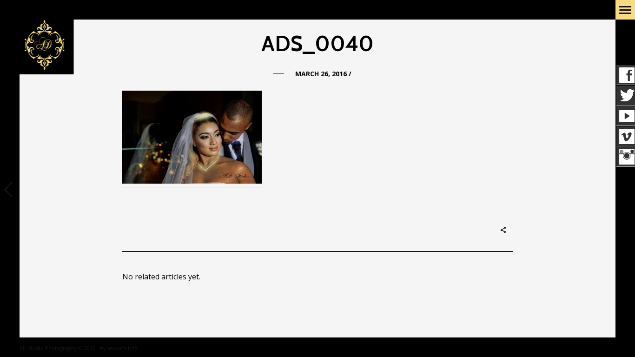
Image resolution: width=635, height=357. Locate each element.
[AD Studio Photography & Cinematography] (44, 45)
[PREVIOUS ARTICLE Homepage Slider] (10, 190)
